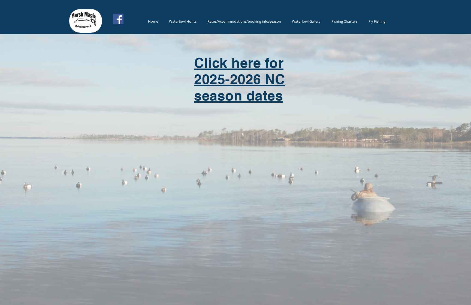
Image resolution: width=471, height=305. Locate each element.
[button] (183, 21)
